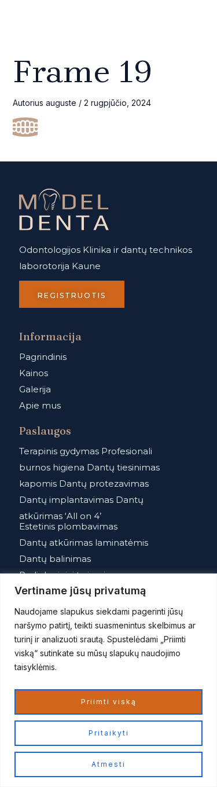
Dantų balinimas (55, 558)
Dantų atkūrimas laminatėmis (83, 542)
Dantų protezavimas (104, 483)
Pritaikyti (109, 733)
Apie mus (40, 405)
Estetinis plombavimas (68, 526)
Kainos (33, 372)
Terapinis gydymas (59, 451)
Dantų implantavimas (66, 499)
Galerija (35, 389)
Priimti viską (109, 701)
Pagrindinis (43, 356)
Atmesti (108, 764)
